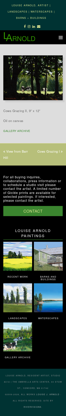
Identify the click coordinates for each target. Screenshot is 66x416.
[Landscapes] (17, 311)
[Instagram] (29, 26)
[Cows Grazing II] (33, 99)
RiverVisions (32, 407)
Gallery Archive (16, 131)
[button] (61, 37)
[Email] (39, 26)
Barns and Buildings (48, 278)
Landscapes (17, 11)
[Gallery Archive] (17, 350)
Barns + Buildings (31, 18)
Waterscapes (42, 11)
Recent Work (18, 276)
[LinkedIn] (33, 26)
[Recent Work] (17, 269)
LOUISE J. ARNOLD (47, 394)
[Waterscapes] (48, 311)
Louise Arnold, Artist (30, 5)
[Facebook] (25, 26)
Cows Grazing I (48, 151)
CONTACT (33, 211)
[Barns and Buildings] (48, 269)
